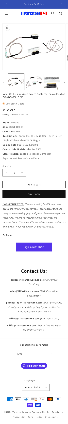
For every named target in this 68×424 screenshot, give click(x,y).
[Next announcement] (62, 4)
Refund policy (58, 412)
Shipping (5, 115)
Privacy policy (19, 417)
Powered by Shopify (40, 412)
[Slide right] (64, 82)
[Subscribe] (50, 354)
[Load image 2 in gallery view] (34, 82)
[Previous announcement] (6, 4)
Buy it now (34, 194)
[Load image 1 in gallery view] (16, 82)
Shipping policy (52, 417)
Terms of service (35, 417)
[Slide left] (3, 82)
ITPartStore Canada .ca (21, 412)
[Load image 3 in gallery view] (52, 82)
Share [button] (9, 234)
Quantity (6, 166)
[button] (6, 13)
